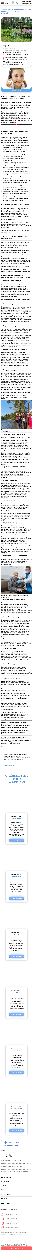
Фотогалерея (5, 1194)
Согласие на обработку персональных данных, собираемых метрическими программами (16, 1170)
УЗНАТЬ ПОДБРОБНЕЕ (16, 840)
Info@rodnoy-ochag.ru (12, 1227)
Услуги (3, 1185)
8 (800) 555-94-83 (27, 1)
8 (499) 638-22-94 (27, 3)
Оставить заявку (16, 90)
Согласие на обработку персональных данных (16, 1164)
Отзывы (4, 1190)
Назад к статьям (9, 765)
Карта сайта (5, 1203)
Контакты (4, 1198)
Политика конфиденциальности (11, 1167)
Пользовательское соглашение (11, 1161)
